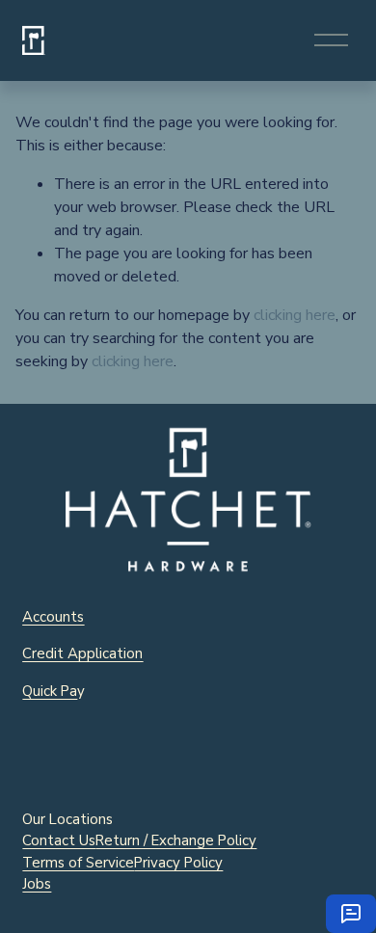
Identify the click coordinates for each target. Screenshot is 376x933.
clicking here (295, 315)
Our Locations (67, 819)
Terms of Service (78, 862)
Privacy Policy (178, 862)
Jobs (36, 883)
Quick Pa (49, 691)
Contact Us (58, 840)
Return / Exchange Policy (175, 840)
